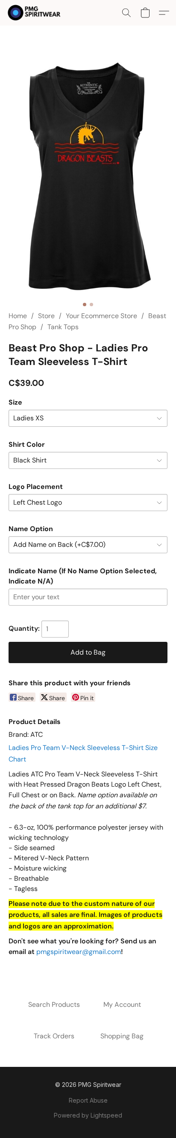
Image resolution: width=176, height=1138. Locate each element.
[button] (36, 13)
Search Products (54, 1004)
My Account (122, 1004)
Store (46, 315)
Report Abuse (88, 1100)
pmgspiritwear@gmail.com (78, 951)
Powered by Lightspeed (88, 1115)
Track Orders (54, 1036)
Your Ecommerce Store (101, 315)
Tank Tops (63, 326)
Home (18, 315)
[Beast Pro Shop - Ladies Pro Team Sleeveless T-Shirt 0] (88, 178)
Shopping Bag (122, 1036)
